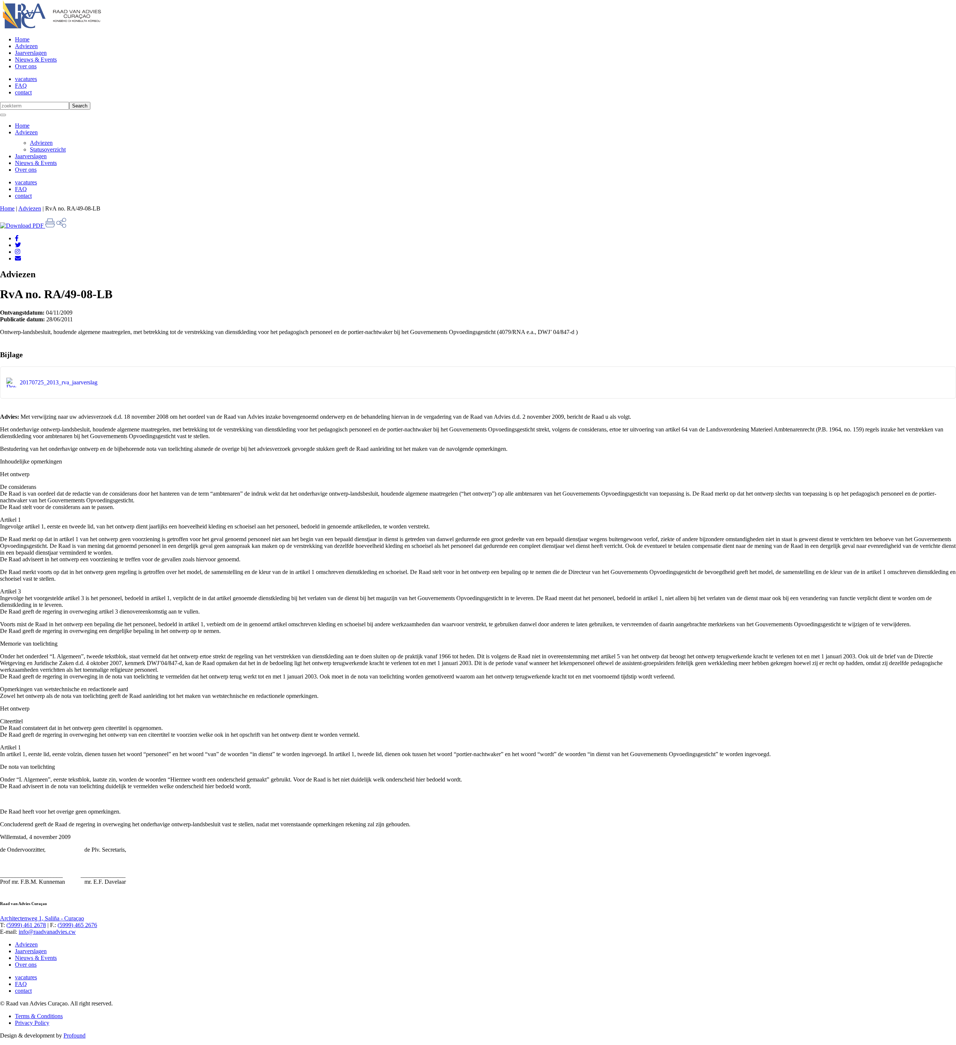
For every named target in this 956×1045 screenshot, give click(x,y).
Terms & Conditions (39, 1016)
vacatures (26, 79)
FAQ (21, 85)
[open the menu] (3, 115)
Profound (74, 1035)
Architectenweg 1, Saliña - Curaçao (42, 918)
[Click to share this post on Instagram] (17, 252)
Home (22, 39)
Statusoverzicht (48, 149)
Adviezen (26, 46)
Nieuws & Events (36, 59)
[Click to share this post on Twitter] (18, 245)
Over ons (26, 66)
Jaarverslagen (31, 53)
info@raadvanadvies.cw (47, 932)
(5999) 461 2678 (26, 925)
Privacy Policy (32, 1023)
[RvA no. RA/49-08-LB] (18, 258)
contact (23, 92)
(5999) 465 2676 (77, 925)
